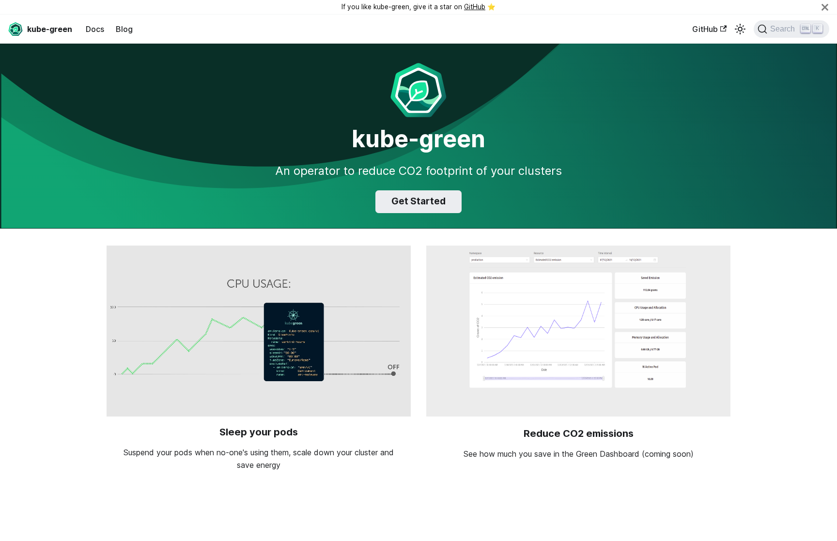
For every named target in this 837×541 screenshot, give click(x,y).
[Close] (825, 7)
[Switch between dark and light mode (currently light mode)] (740, 29)
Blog (124, 29)
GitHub (474, 7)
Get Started (418, 201)
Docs (95, 29)
